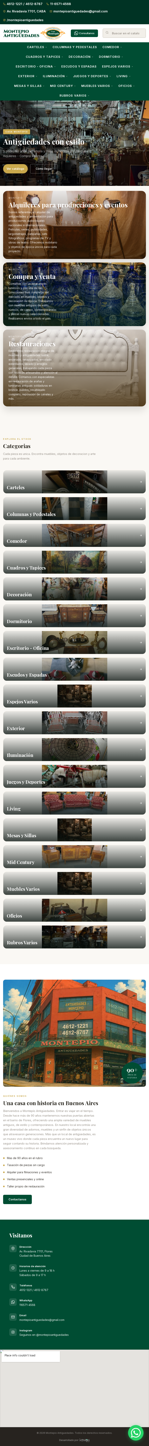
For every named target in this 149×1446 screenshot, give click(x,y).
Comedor (110, 47)
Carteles (35, 47)
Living (122, 76)
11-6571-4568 (60, 4)
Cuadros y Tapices (43, 57)
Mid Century (61, 86)
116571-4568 (27, 1305)
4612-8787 (34, 4)
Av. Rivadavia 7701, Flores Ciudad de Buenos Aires (36, 1251)
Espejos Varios (116, 66)
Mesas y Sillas (28, 86)
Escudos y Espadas (79, 66)
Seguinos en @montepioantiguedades (44, 1334)
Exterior (26, 76)
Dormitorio (109, 57)
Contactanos (17, 1199)
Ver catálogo (15, 168)
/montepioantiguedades (25, 20)
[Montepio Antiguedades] (34, 33)
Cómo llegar (44, 168)
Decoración (80, 57)
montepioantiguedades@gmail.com (80, 11)
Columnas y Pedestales (75, 47)
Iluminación (54, 76)
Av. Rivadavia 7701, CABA (26, 11)
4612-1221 (14, 4)
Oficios (125, 86)
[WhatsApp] (136, 1433)
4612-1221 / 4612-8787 (33, 1290)
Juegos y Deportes (90, 76)
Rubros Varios (73, 95)
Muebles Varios (95, 86)
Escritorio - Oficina (34, 66)
